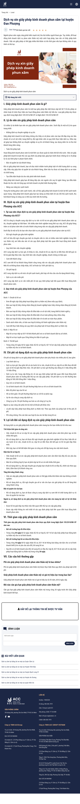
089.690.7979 (47, 720)
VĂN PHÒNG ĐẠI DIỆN (45, 736)
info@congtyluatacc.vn (49, 716)
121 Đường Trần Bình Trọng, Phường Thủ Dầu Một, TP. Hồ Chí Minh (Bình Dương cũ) (54, 741)
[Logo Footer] (15, 701)
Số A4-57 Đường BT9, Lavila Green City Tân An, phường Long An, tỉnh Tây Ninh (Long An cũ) (53, 764)
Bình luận (69, 643)
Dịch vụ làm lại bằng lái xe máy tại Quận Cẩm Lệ (18, 662)
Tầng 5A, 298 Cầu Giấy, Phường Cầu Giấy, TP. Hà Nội (54, 775)
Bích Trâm (12, 30)
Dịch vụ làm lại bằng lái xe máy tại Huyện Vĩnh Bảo (19, 667)
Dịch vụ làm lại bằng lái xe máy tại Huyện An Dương (19, 677)
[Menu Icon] (71, 4)
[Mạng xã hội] (6, 717)
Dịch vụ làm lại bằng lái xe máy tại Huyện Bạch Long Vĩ (20, 672)
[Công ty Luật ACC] (5, 4)
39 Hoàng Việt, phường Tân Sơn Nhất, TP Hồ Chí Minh (21, 713)
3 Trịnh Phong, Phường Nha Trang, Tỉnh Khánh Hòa (54, 788)
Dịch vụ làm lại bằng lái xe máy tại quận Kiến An (18, 683)
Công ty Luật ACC (47, 708)
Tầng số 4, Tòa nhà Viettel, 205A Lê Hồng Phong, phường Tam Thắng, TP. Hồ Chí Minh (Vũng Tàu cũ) (54, 770)
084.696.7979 (48, 704)
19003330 (47, 700)
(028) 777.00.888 (51, 712)
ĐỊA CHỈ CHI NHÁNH (11, 736)
